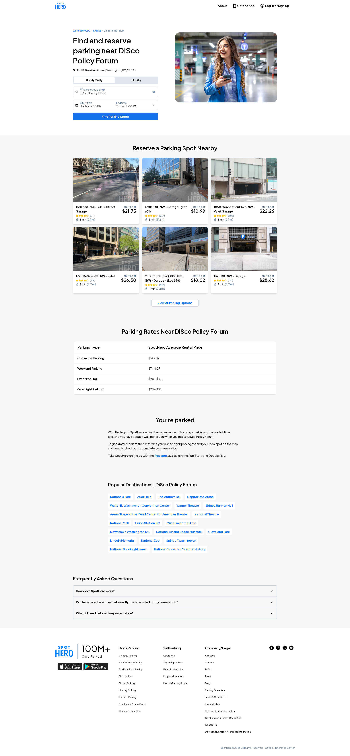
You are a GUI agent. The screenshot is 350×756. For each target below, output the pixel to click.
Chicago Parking (128, 655)
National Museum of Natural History (179, 549)
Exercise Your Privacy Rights (220, 711)
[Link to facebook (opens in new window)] (271, 649)
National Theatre (207, 514)
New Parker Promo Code (132, 704)
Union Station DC (147, 523)
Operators (169, 655)
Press (208, 676)
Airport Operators (173, 662)
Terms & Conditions (216, 697)
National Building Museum (128, 549)
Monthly (137, 80)
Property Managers (173, 676)
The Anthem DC (169, 497)
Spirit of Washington (181, 540)
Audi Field (144, 497)
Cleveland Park (219, 532)
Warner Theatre (187, 505)
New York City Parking (130, 662)
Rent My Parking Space (175, 683)
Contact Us (211, 725)
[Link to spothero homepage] (64, 651)
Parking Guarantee (215, 690)
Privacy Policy (212, 704)
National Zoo (150, 540)
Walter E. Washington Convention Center (140, 505)
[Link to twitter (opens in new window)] (285, 649)
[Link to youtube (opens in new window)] (291, 649)
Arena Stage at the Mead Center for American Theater (149, 514)
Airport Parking (127, 683)
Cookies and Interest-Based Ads (223, 718)
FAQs (208, 669)
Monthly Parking (127, 690)
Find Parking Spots (115, 116)
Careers (209, 662)
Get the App (246, 6)
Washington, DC (81, 30)
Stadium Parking (127, 697)
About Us (210, 655)
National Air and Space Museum (179, 532)
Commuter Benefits (130, 711)
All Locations (126, 676)
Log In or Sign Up (277, 6)
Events (97, 30)
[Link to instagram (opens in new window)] (278, 649)
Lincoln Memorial (122, 540)
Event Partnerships (173, 669)
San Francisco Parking (131, 669)
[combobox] (115, 92)
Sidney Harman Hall (219, 505)
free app (160, 455)
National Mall (119, 523)
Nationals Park (120, 497)
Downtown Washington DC (130, 532)
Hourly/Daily (94, 80)
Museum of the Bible (181, 523)
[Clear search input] (153, 91)
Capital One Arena (200, 497)
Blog (207, 683)
